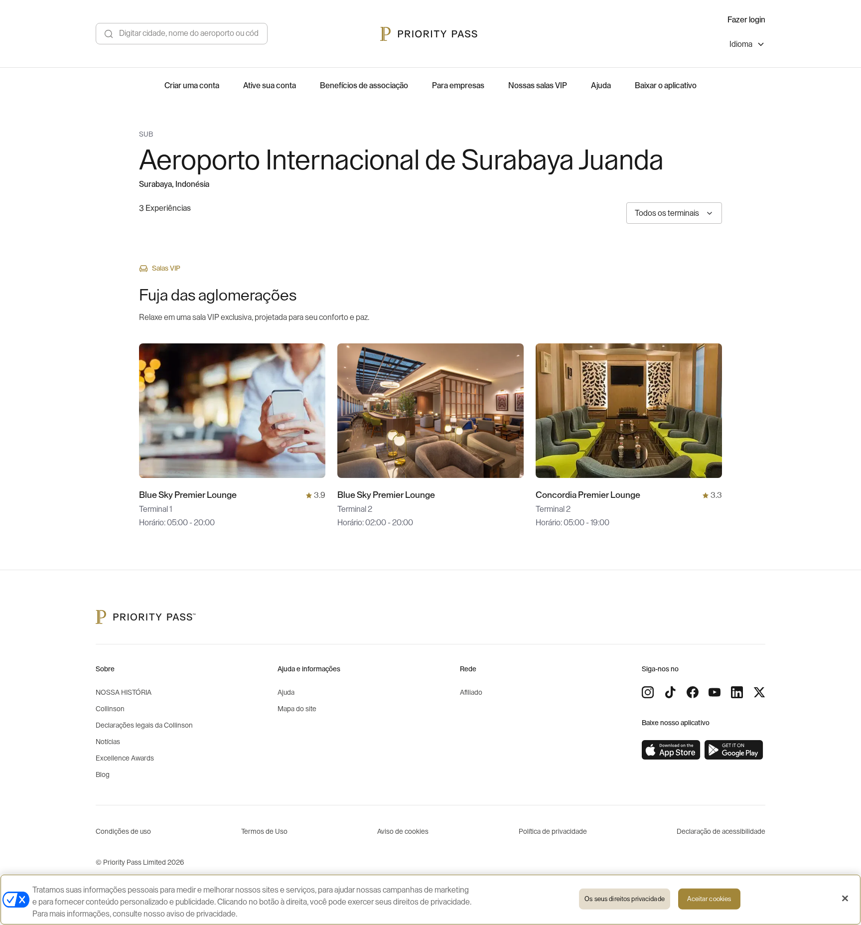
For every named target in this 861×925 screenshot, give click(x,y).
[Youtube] (714, 692)
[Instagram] (648, 692)
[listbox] (747, 45)
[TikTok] (670, 692)
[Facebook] (693, 692)
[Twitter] (759, 692)
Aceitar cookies (709, 899)
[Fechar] (845, 899)
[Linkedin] (737, 692)
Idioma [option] (740, 44)
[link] (671, 750)
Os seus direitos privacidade (624, 899)
